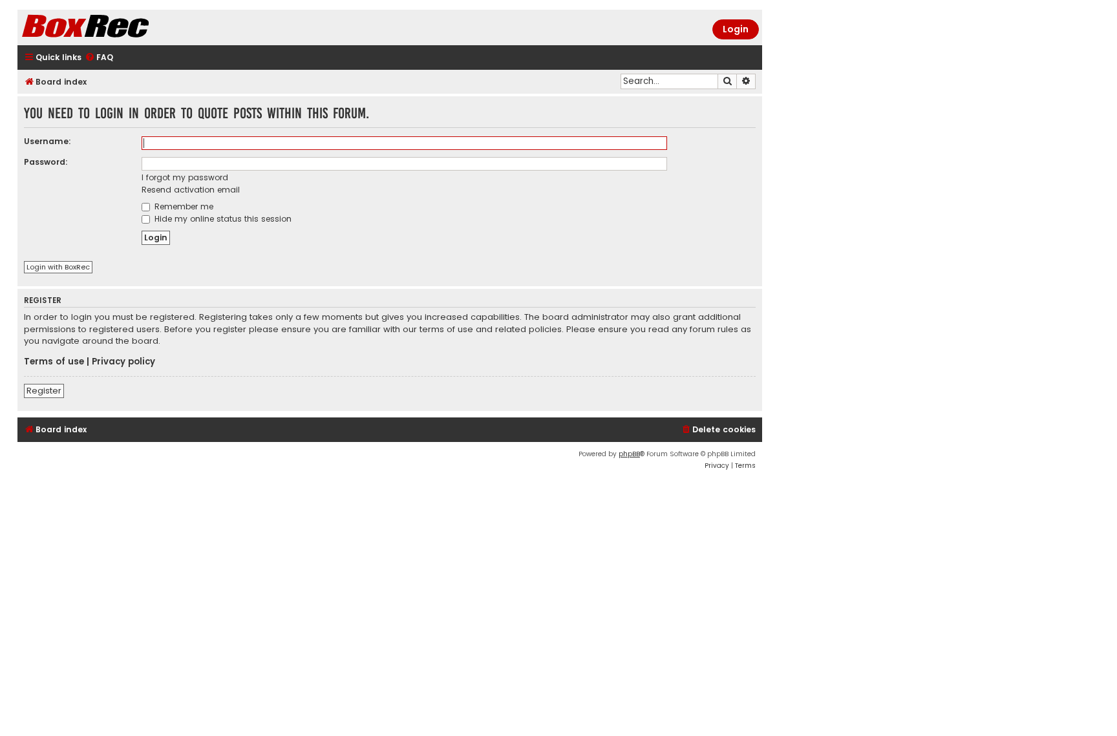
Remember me (182, 206)
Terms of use (54, 362)
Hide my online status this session (222, 218)
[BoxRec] (118, 27)
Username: (47, 141)
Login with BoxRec (58, 267)
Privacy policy (123, 362)
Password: (46, 161)
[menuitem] (99, 58)
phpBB (629, 454)
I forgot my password (185, 177)
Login (736, 29)
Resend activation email (191, 190)
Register (44, 390)
